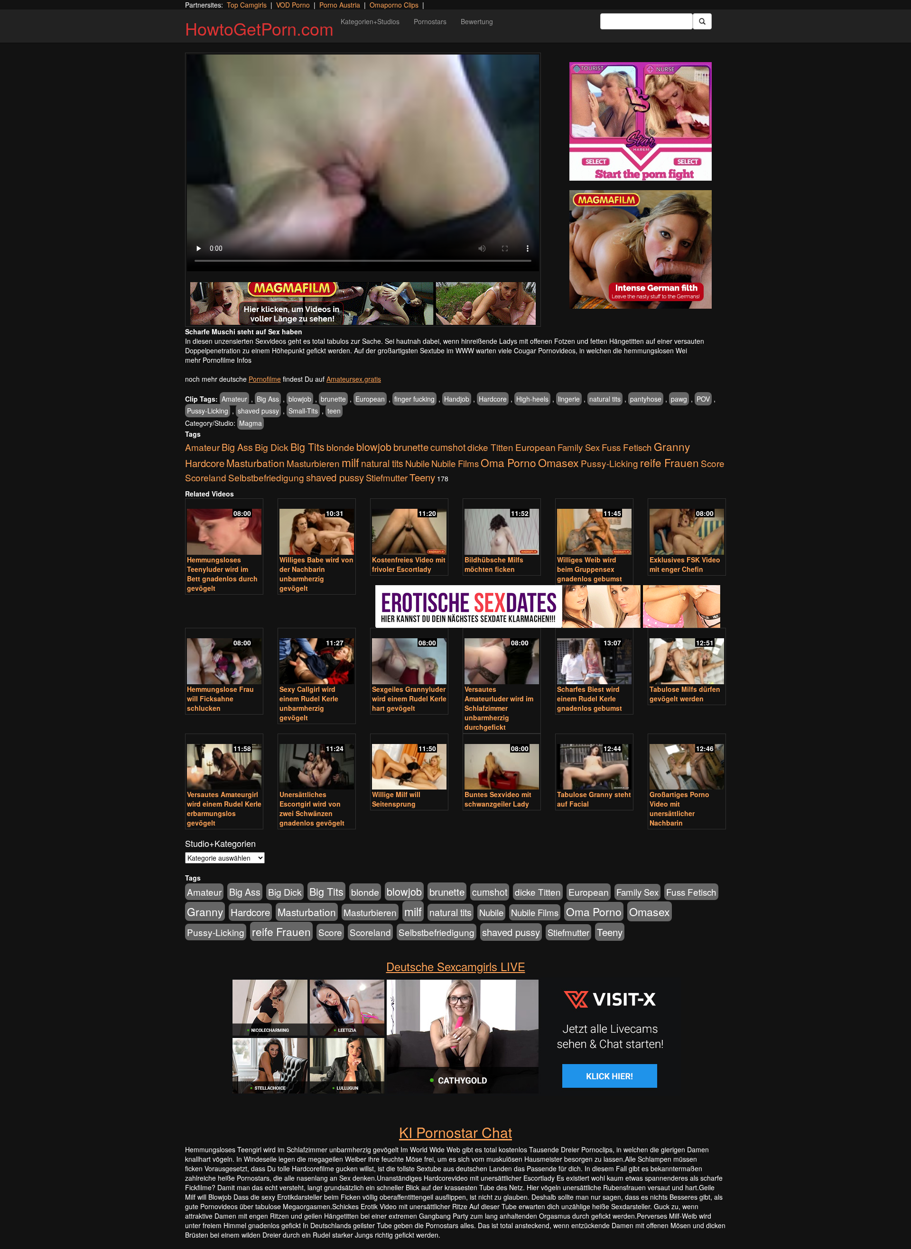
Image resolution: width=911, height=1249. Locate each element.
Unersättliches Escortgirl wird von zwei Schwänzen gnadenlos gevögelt (311, 808)
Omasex (558, 462)
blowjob (299, 399)
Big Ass (268, 399)
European (370, 399)
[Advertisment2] (640, 249)
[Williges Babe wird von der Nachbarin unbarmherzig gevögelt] (316, 527)
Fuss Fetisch (627, 447)
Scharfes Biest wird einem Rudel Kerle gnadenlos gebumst (589, 698)
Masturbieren (313, 463)
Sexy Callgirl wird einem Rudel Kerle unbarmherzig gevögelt (308, 703)
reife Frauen (669, 462)
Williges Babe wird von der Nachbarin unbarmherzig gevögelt (316, 574)
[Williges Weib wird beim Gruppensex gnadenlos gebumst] (594, 527)
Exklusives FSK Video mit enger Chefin (685, 564)
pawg (679, 399)
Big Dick (271, 447)
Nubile (417, 463)
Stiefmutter (387, 477)
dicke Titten (490, 447)
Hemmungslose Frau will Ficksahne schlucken (220, 698)
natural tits (605, 399)
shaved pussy (258, 410)
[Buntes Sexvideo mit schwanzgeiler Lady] (502, 762)
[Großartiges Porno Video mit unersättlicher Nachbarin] (687, 762)
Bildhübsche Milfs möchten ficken (494, 564)
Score (713, 463)
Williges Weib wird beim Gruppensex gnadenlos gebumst (589, 569)
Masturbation (255, 463)
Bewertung (477, 21)
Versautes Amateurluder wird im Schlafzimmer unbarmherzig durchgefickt (499, 708)
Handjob (456, 399)
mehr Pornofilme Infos (218, 360)
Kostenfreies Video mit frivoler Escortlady (409, 564)
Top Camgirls (247, 4)
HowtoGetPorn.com (259, 28)
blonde (340, 447)
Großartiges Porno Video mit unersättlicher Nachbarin (679, 808)
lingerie (569, 399)
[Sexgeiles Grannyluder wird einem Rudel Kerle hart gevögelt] (409, 657)
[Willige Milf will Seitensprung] (409, 762)
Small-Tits (303, 410)
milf (350, 462)
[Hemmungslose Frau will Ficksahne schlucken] (224, 657)
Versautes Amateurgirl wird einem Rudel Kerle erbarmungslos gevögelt (224, 808)
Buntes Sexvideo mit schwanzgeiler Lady (498, 799)
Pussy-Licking (207, 410)
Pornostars (430, 21)
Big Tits (307, 446)
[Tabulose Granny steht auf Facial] (594, 762)
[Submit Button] (702, 21)
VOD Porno (293, 4)
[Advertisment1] (640, 121)
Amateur (234, 399)
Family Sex (579, 447)
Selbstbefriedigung (266, 477)
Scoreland (205, 477)
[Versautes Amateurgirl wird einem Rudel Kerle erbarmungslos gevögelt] (224, 762)
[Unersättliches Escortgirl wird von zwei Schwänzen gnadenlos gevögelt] (316, 762)
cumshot (447, 447)
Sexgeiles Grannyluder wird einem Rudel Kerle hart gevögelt (409, 698)
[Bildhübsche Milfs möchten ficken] (502, 527)
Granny (672, 446)
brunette (333, 399)
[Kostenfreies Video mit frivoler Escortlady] (409, 527)
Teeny (422, 477)
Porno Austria (339, 4)
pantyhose (645, 399)
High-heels (532, 399)
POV (703, 399)
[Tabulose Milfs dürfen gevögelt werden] (687, 657)
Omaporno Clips (394, 4)
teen (334, 410)
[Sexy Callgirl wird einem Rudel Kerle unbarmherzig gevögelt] (316, 657)
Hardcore (493, 399)
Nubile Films (455, 463)
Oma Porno (508, 462)
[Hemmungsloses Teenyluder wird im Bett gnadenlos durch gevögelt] (224, 527)
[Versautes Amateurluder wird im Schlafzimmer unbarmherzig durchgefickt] (502, 657)
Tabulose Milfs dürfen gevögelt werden (685, 693)
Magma (250, 423)
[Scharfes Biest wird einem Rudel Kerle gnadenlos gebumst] (594, 657)
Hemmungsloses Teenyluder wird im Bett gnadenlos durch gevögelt (222, 574)
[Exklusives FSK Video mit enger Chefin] (687, 527)
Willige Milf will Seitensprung (396, 799)
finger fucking (414, 399)
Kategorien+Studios (370, 21)
